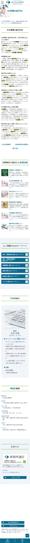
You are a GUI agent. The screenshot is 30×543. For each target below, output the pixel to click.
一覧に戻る (15, 148)
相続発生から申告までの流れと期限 (11, 90)
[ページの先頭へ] (27, 535)
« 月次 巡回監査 (6, 144)
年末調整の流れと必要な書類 (9, 107)
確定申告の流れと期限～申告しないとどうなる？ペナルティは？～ (14, 125)
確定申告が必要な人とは (8, 73)
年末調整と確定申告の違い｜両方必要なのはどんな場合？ (14, 38)
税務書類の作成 (5, 56)
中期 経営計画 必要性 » (22, 144)
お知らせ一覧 (16, 477)
